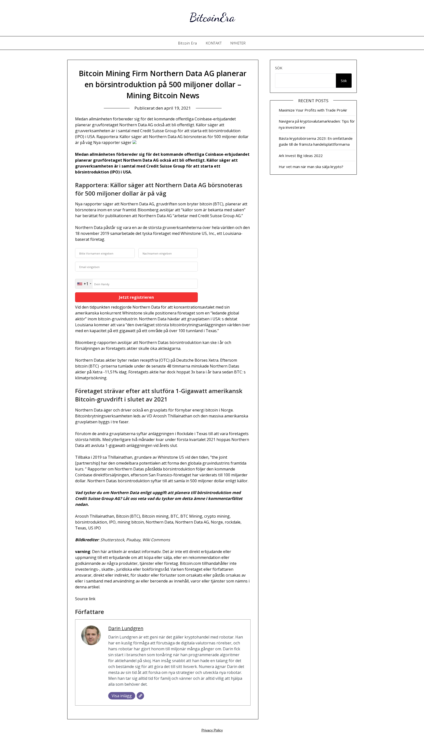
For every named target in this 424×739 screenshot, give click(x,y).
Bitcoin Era (187, 43)
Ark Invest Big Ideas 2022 (301, 155)
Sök (278, 67)
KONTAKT (214, 43)
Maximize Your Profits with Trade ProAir (313, 110)
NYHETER (238, 43)
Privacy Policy (212, 730)
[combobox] (84, 283)
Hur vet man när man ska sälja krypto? (311, 166)
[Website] (140, 695)
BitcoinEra (212, 17)
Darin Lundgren (125, 628)
